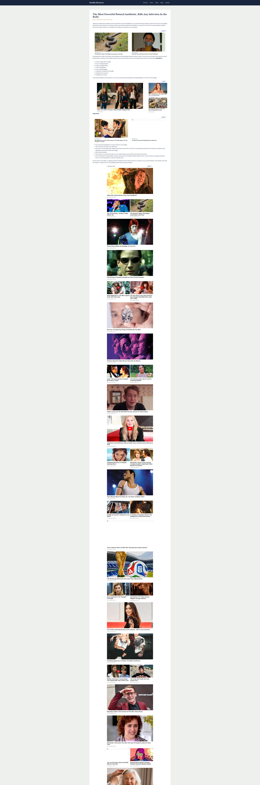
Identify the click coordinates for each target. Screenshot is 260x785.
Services (145, 2)
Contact (167, 2)
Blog (162, 2)
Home (151, 2)
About (156, 2)
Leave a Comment (97, 19)
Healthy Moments (96, 3)
